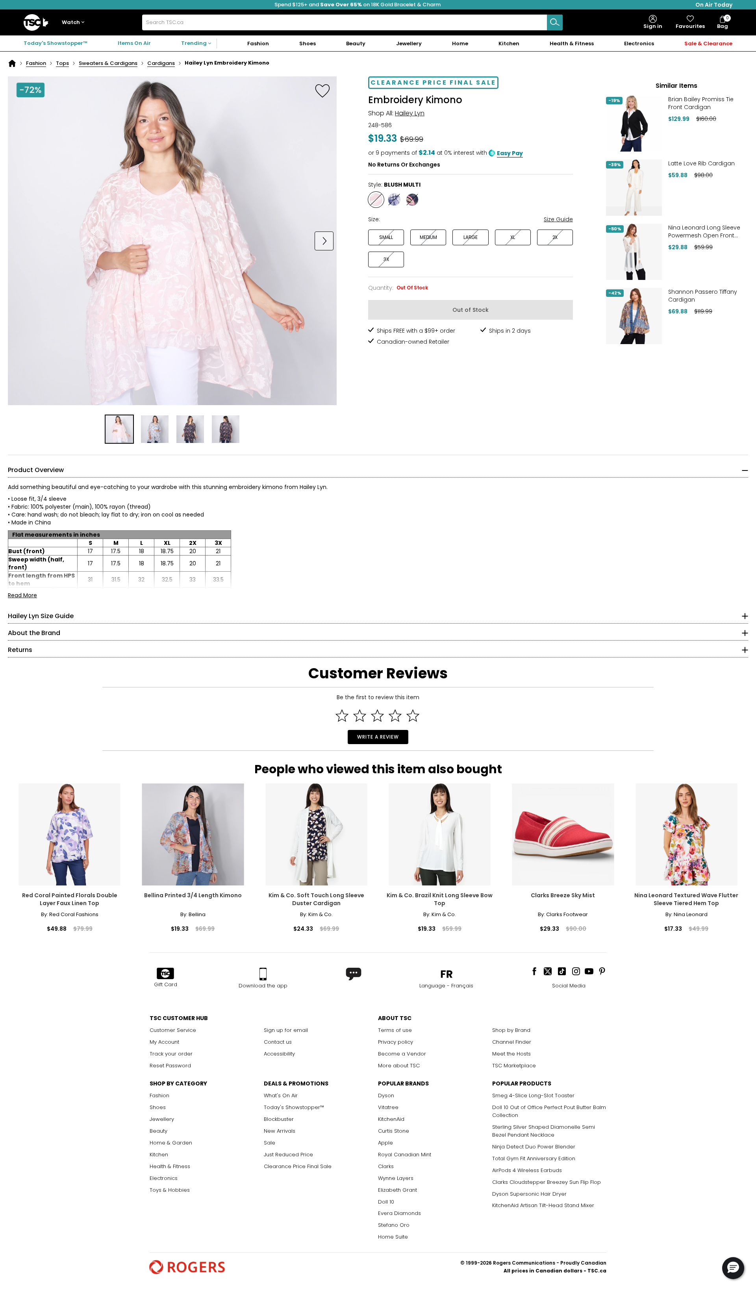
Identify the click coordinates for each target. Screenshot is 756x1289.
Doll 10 (386, 1202)
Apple (385, 1142)
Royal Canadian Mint (404, 1154)
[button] (75, 22)
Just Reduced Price (288, 1154)
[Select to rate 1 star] (342, 715)
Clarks (386, 1166)
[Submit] (555, 22)
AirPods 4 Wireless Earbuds (527, 1170)
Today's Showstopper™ (55, 43)
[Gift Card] (165, 974)
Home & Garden (171, 1142)
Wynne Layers (395, 1178)
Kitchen (159, 1154)
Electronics (164, 1178)
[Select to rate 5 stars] (413, 715)
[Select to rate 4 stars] (395, 715)
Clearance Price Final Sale (298, 1166)
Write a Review (378, 736)
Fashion (36, 63)
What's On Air (281, 1095)
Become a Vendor (402, 1053)
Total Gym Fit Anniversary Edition (533, 1158)
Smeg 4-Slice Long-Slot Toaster (533, 1095)
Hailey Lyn (409, 113)
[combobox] (352, 22)
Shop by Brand (511, 1030)
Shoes (158, 1107)
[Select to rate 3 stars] (377, 715)
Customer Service (173, 1030)
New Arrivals (279, 1131)
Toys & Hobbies (170, 1190)
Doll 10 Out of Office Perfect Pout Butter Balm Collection (549, 1111)
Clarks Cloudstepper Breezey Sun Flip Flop (546, 1182)
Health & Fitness (170, 1166)
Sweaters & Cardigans (108, 63)
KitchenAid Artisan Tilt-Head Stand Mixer (543, 1205)
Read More (22, 595)
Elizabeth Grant (397, 1190)
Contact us (278, 1042)
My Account (164, 1042)
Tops (62, 63)
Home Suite (393, 1237)
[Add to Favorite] (322, 90)
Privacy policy (395, 1042)
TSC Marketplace (514, 1065)
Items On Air (134, 43)
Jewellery (162, 1119)
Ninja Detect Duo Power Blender (533, 1146)
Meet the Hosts (511, 1053)
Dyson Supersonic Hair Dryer (529, 1194)
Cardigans (161, 63)
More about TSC (399, 1065)
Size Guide (558, 219)
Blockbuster (279, 1119)
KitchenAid (391, 1119)
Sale (269, 1142)
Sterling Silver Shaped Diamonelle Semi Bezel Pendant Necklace (543, 1131)
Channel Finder (511, 1042)
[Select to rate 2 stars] (360, 715)
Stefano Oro (394, 1225)
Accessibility (279, 1053)
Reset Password (170, 1065)
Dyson (386, 1095)
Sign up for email (286, 1030)
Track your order (171, 1053)
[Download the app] (263, 974)
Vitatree (388, 1107)
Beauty (158, 1131)
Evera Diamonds (399, 1213)
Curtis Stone (393, 1131)
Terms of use (395, 1030)
